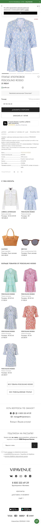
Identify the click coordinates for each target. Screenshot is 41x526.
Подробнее (29, 2)
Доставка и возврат (20, 495)
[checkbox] (17, 454)
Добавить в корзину (20, 110)
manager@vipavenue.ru (22, 417)
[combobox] (20, 103)
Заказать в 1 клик (20, 116)
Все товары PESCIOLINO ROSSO (20, 384)
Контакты (20, 491)
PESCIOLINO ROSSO (26, 152)
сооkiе (27, 10)
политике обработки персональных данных (16, 456)
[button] (5, 73)
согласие (10, 452)
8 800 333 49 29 (24, 413)
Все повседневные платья (20, 392)
